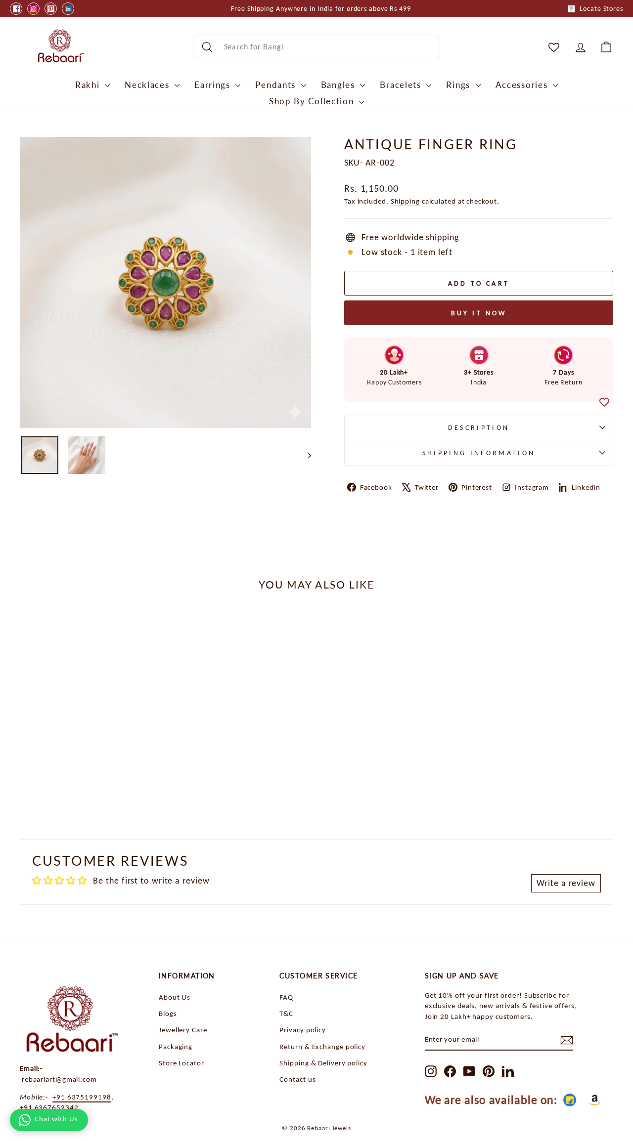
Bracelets (402, 85)
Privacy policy (302, 1029)
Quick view (90, 743)
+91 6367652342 (49, 1107)
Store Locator (181, 1062)
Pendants (276, 85)
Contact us (297, 1079)
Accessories (523, 85)
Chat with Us (56, 1118)
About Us (174, 997)
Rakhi (88, 85)
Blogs (168, 1013)
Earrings (213, 85)
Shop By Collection (313, 101)
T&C (286, 1013)
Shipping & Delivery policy (323, 1062)
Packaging (175, 1046)
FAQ (286, 997)
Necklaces (148, 85)
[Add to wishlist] (604, 403)
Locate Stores (601, 8)
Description (479, 427)
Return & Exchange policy (322, 1046)
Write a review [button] (566, 883)
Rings (459, 85)
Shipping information (478, 452)
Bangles (339, 85)
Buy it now (479, 313)
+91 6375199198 (81, 1096)
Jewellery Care (183, 1029)
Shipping (405, 201)
